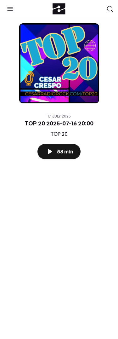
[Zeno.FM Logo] (59, 8)
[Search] (109, 8)
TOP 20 (59, 134)
